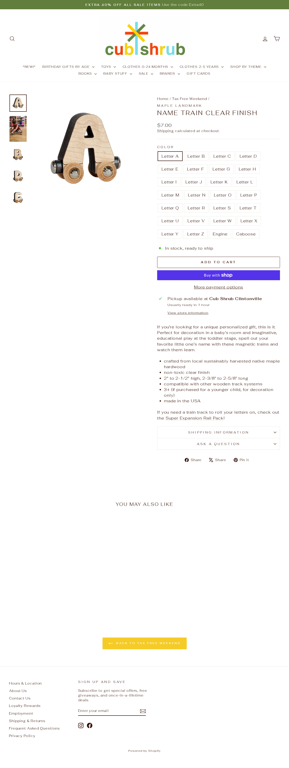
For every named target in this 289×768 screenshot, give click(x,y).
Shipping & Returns (27, 721)
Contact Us (20, 698)
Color (165, 147)
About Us (18, 691)
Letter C (222, 156)
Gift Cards (198, 73)
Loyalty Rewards (25, 706)
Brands (168, 73)
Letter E (169, 169)
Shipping (165, 131)
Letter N (196, 195)
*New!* (29, 67)
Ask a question (218, 444)
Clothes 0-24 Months (146, 67)
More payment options (218, 287)
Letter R (196, 208)
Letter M (170, 195)
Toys (106, 67)
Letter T (248, 208)
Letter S (222, 208)
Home (163, 99)
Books (86, 73)
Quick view (41, 577)
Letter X (248, 220)
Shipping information (218, 432)
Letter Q (170, 208)
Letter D (248, 156)
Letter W (222, 220)
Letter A (170, 156)
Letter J (193, 182)
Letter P (248, 195)
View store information (188, 313)
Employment (21, 713)
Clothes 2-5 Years (200, 67)
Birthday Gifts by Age (66, 67)
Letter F (195, 169)
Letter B (196, 156)
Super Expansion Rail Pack (194, 418)
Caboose (246, 234)
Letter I (169, 182)
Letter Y (170, 234)
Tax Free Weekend (189, 99)
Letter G (221, 169)
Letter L (244, 182)
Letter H (247, 169)
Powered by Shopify (144, 751)
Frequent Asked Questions (34, 728)
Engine (220, 234)
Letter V (196, 220)
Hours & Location (25, 683)
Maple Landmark (179, 105)
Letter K (219, 182)
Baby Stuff (115, 73)
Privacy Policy (22, 736)
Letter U (170, 220)
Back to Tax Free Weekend (148, 643)
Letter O (222, 195)
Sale (144, 73)
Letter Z (195, 234)
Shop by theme (246, 67)
